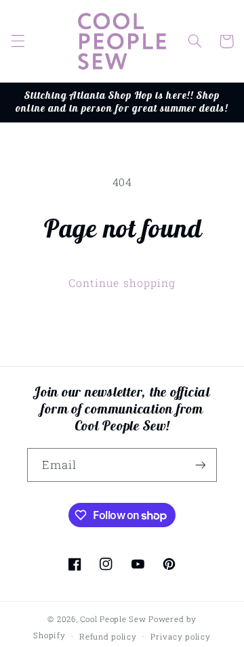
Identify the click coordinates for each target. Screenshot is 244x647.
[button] (17, 41)
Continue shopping (122, 282)
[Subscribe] (200, 464)
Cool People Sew (113, 619)
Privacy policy (180, 636)
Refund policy (108, 636)
